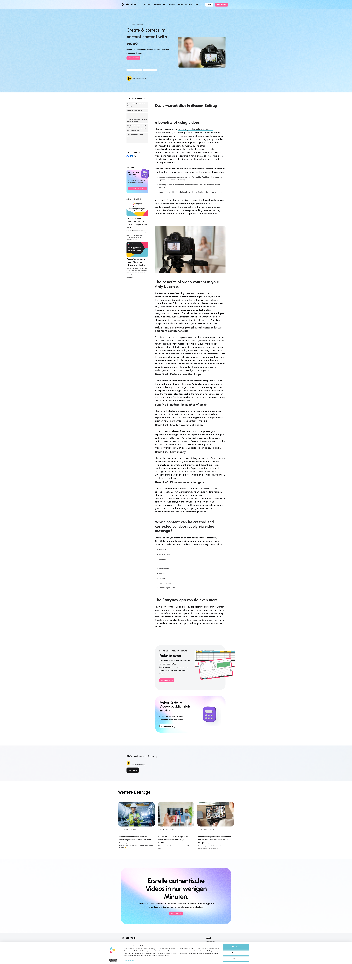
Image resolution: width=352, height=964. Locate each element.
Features (147, 4)
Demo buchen (133, 58)
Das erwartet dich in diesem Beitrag (136, 105)
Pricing (180, 4)
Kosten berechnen (137, 188)
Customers (171, 4)
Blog (196, 4)
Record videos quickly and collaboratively (197, 620)
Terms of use (210, 941)
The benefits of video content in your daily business (137, 120)
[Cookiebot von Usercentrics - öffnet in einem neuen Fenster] (112, 960)
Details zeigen (129, 960)
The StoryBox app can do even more (135, 136)
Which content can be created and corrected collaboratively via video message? (136, 128)
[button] (158, 4)
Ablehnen (236, 959)
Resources (188, 4)
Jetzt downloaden (167, 680)
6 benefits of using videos (135, 110)
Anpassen (235, 953)
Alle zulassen (236, 947)
